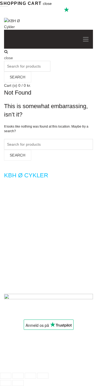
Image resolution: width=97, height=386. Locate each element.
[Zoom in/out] (42, 376)
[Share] (18, 376)
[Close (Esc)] (5, 376)
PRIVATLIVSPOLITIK (24, 342)
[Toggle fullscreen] (30, 376)
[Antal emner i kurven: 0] (8, 355)
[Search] (6, 51)
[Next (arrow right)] (18, 383)
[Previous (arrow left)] (5, 383)
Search (18, 77)
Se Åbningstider (17, 51)
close (47, 3)
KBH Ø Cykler (29, 363)
